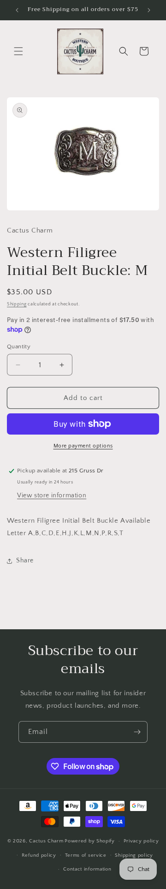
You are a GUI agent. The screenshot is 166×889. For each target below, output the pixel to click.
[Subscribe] (137, 732)
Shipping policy (134, 855)
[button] (18, 51)
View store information (51, 495)
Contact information (87, 869)
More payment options (83, 446)
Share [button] (25, 560)
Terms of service (86, 855)
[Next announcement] (149, 10)
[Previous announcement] (17, 10)
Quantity (18, 346)
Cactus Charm (46, 841)
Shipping (17, 304)
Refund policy (39, 855)
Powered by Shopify (90, 841)
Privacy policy (141, 841)
